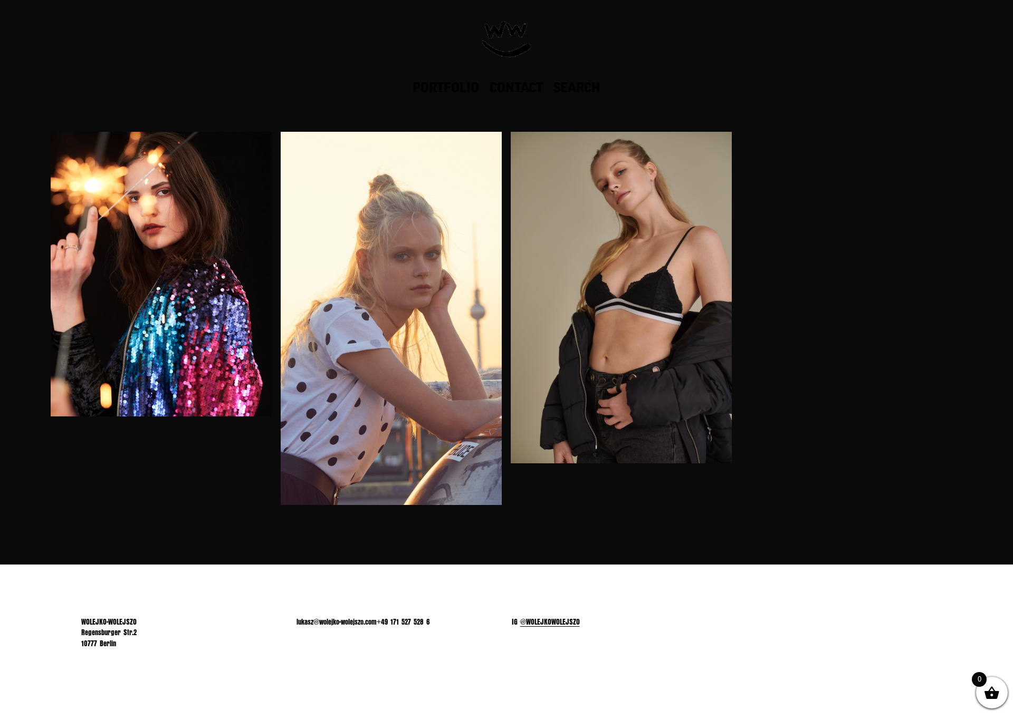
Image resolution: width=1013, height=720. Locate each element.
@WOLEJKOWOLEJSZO (550, 622)
